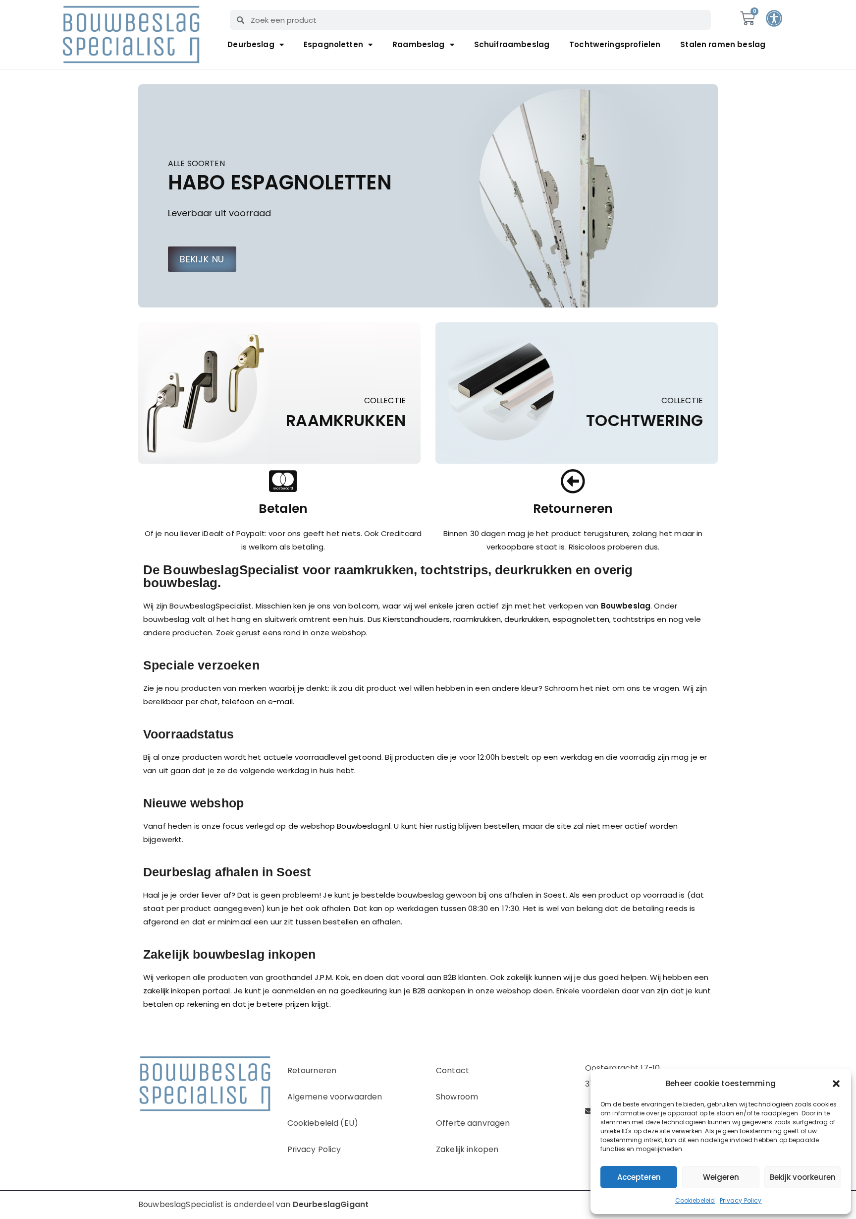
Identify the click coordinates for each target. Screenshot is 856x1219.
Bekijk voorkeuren (803, 1177)
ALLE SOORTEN (196, 164)
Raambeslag (418, 44)
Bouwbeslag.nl (363, 826)
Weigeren (721, 1177)
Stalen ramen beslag (722, 44)
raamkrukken (477, 619)
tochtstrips (634, 619)
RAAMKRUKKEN (346, 420)
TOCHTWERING (644, 420)
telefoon (237, 701)
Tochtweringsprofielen (614, 44)
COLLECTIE (385, 401)
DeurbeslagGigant (331, 1204)
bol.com (363, 606)
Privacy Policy (740, 1200)
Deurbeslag (250, 44)
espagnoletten (580, 619)
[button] (836, 1084)
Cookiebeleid (695, 1200)
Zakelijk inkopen (467, 1149)
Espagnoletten (333, 44)
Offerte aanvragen (473, 1123)
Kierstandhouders (416, 619)
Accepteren (639, 1177)
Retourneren (312, 1070)
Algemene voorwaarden (334, 1096)
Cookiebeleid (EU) (323, 1123)
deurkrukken (526, 619)
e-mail (280, 701)
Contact (452, 1070)
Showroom (457, 1096)
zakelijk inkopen (171, 990)
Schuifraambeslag (511, 44)
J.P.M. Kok (332, 977)
